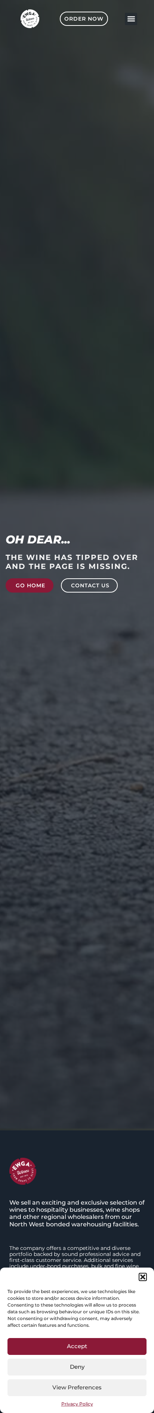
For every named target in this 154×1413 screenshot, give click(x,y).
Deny (77, 1366)
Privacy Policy (77, 1404)
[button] (143, 1277)
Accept (77, 1346)
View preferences (77, 1387)
